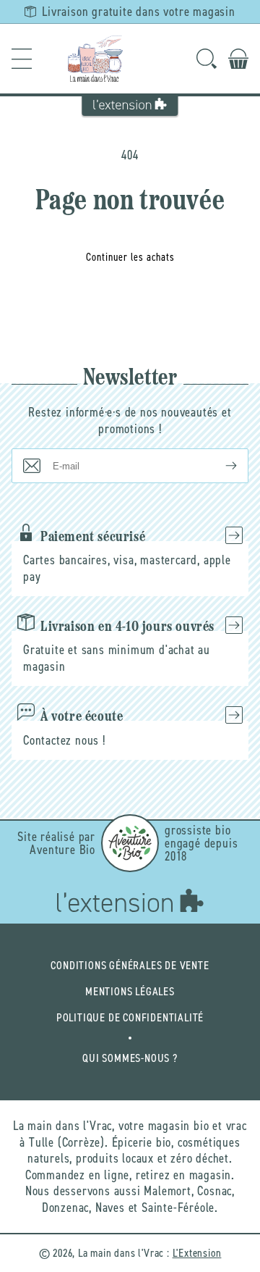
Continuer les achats (130, 257)
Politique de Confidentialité (130, 1017)
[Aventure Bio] (130, 843)
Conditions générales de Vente (130, 965)
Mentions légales (130, 991)
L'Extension (197, 1252)
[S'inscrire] (219, 465)
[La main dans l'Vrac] (95, 58)
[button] (22, 58)
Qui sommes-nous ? (130, 1058)
